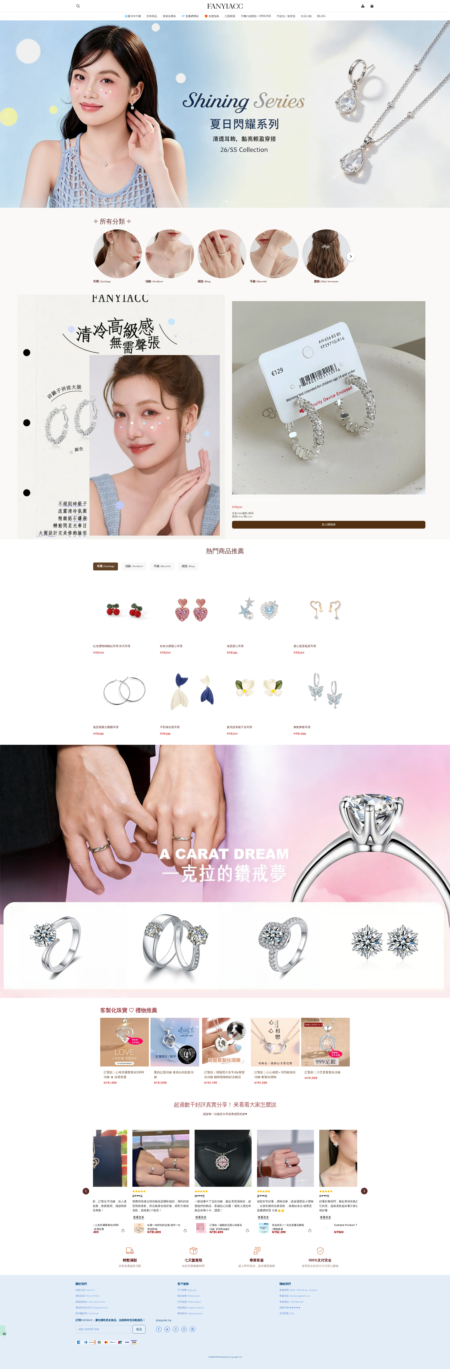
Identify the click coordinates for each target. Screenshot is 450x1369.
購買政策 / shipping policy (190, 1313)
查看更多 (138, 1217)
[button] (78, 6)
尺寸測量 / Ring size (187, 1290)
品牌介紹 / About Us (85, 1290)
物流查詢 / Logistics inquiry (191, 1307)
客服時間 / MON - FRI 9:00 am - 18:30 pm (298, 1290)
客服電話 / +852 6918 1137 (291, 1302)
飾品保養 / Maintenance (189, 1296)
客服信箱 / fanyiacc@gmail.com (294, 1296)
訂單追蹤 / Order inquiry (189, 1302)
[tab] (223, 202)
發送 (139, 1329)
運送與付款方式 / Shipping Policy (92, 1307)
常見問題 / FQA (286, 1313)
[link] (132, 16)
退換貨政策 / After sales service (90, 1302)
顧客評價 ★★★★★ (289, 1307)
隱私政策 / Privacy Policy (88, 1296)
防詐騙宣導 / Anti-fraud (87, 1313)
